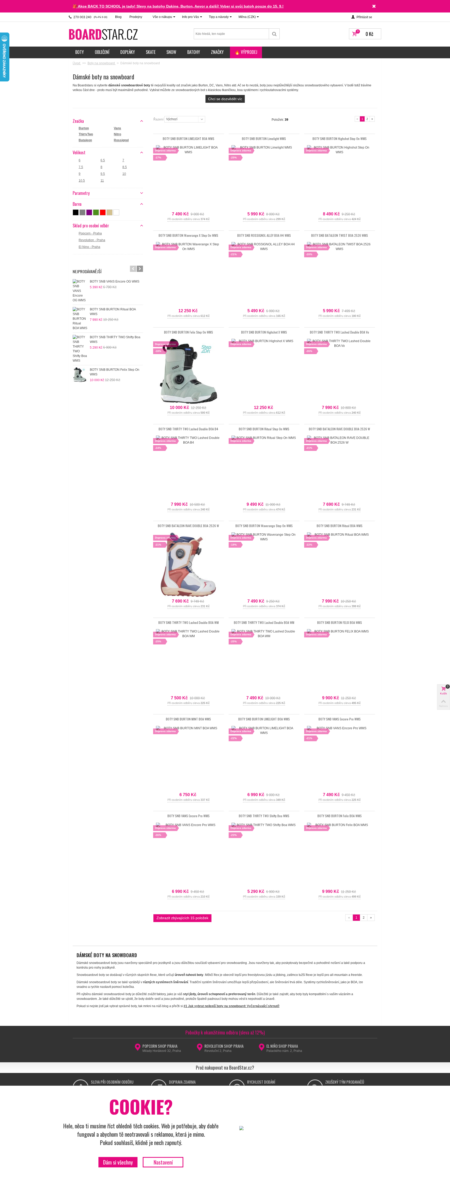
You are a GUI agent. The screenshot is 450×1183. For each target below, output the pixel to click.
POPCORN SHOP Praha (159, 1046)
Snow (171, 52)
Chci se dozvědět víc (225, 99)
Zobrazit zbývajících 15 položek (182, 918)
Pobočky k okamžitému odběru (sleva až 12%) (225, 1032)
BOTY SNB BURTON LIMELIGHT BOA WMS (188, 138)
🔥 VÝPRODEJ (246, 52)
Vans (117, 128)
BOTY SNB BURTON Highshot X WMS (264, 332)
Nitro (117, 134)
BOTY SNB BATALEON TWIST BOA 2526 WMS (339, 235)
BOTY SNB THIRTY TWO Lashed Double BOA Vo (339, 332)
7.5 (81, 167)
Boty (79, 52)
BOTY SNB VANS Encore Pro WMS (339, 719)
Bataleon (85, 140)
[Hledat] (274, 33)
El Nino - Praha (89, 247)
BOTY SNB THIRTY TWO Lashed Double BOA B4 (188, 429)
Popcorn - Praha (90, 233)
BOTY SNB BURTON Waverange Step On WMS (264, 525)
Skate (150, 52)
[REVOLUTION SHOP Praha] (200, 1049)
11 (102, 180)
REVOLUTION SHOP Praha (223, 1046)
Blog (118, 17)
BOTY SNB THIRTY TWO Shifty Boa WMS (264, 816)
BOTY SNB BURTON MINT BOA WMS (188, 719)
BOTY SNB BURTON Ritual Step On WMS (264, 429)
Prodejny (135, 17)
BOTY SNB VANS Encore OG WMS (114, 281)
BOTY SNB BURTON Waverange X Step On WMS (188, 235)
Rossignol (121, 140)
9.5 (103, 174)
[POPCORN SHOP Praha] (138, 1049)
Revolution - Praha (92, 240)
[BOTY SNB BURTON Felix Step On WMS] (80, 374)
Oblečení (102, 52)
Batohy (193, 52)
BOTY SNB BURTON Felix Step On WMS (188, 332)
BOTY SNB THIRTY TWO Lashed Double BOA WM (188, 622)
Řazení (158, 119)
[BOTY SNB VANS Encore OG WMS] (80, 291)
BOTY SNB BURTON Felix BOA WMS (339, 816)
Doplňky (127, 52)
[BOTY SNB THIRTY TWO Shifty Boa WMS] (80, 349)
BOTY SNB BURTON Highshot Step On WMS (339, 138)
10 (124, 174)
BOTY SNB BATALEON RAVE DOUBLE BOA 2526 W (339, 429)
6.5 (103, 160)
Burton (84, 128)
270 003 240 (90, 17)
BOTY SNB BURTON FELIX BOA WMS (339, 622)
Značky (217, 52)
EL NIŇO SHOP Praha (282, 1046)
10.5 (82, 180)
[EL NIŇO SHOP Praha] (262, 1049)
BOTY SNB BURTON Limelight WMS (264, 138)
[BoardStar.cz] (104, 34)
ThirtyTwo (86, 134)
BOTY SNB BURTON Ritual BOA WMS (339, 525)
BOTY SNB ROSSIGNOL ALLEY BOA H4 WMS (264, 235)
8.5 (124, 167)
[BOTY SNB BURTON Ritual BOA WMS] (80, 318)
